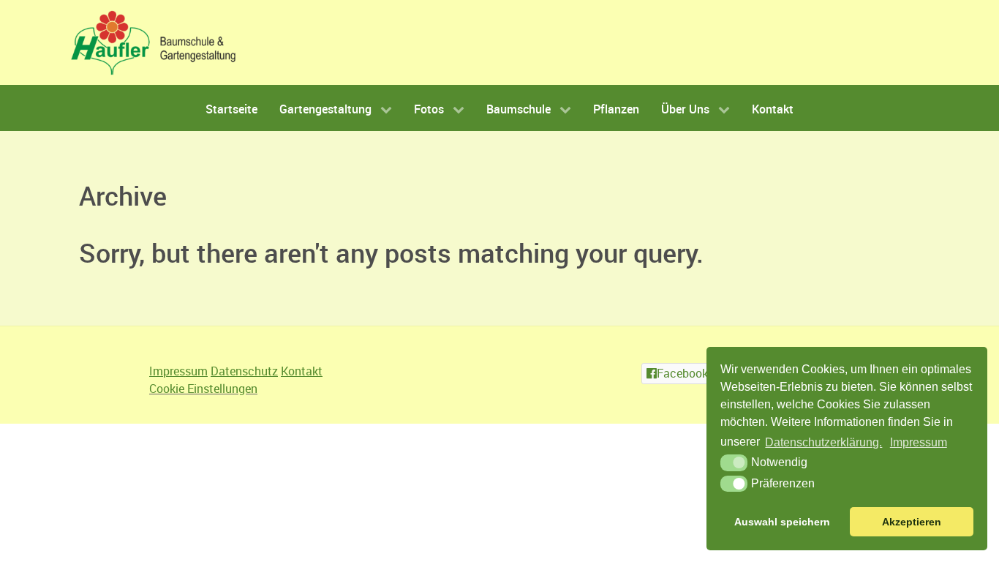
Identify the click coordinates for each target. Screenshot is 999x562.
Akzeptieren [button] (911, 522)
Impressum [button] (918, 442)
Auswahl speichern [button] (782, 522)
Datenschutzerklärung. (823, 442)
